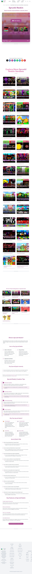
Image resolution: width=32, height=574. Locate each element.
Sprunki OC (12, 560)
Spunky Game (14, 375)
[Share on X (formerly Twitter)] (7, 60)
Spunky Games (22, 1)
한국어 (27, 557)
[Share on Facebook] (10, 60)
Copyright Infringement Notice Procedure (3, 562)
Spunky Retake (12, 556)
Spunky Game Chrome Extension (3, 560)
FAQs (20, 556)
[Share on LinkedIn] (15, 60)
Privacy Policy (20, 548)
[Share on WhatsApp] (17, 60)
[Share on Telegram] (20, 60)
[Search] (26, 1)
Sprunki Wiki (12, 565)
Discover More (20, 551)
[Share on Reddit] (22, 60)
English (27, 552)
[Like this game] (27, 40)
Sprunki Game (18, 1)
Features (20, 553)
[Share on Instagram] (12, 60)
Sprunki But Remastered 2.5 (10, 374)
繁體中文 (27, 554)
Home (10, 1)
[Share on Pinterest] (25, 60)
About (20, 558)
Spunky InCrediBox (14, 1)
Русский (27, 560)
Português (27, 559)
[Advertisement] (16, 50)
